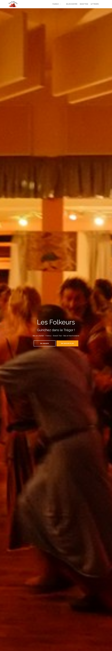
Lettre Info (95, 4)
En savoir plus (67, 343)
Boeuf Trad (84, 4)
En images (44, 343)
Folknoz (55, 4)
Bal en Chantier (71, 4)
